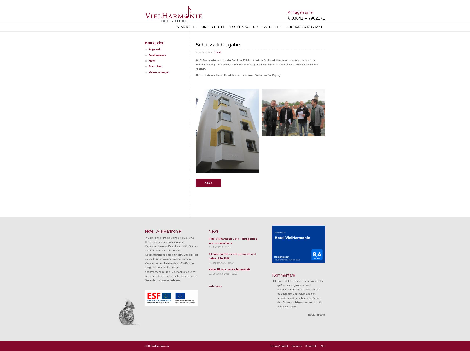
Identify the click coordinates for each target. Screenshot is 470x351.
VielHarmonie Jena (160, 346)
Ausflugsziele (157, 55)
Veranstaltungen (159, 72)
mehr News (215, 286)
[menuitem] (186, 26)
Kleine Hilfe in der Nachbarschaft (229, 269)
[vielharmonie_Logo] (173, 13)
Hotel (218, 52)
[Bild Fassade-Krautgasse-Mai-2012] (229, 132)
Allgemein (155, 49)
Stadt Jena (155, 66)
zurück (208, 183)
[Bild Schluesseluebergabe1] (295, 114)
